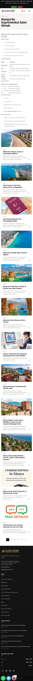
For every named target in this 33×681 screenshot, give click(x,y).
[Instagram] (6, 670)
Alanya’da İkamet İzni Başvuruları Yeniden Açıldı (14, 387)
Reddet (20, 7)
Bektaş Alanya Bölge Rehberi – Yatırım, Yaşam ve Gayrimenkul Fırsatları (14, 457)
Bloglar (2, 602)
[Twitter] (13, 670)
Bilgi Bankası (4, 582)
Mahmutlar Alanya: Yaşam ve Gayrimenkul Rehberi (13, 152)
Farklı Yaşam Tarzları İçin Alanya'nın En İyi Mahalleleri (12, 186)
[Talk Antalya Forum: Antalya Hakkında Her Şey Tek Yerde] (16, 511)
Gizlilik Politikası (5, 612)
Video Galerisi (4, 605)
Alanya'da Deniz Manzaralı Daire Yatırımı (14, 321)
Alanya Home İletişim (6, 608)
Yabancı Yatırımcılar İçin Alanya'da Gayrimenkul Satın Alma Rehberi (15, 355)
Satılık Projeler (4, 585)
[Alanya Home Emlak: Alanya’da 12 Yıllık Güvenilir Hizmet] (16, 478)
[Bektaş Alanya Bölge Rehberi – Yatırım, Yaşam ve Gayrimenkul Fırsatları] (16, 442)
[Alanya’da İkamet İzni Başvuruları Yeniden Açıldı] (16, 373)
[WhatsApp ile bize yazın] (3, 678)
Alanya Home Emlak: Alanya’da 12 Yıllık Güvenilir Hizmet (14, 492)
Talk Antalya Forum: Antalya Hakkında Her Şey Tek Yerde (13, 526)
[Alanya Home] (10, 551)
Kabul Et (13, 7)
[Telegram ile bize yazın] (8, 678)
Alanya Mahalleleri (5, 599)
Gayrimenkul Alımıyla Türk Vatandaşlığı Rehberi (12, 220)
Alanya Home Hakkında (6, 579)
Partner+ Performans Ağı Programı (9, 592)
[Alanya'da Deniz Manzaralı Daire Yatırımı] (16, 306)
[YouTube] (10, 670)
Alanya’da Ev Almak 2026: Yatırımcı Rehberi (15, 254)
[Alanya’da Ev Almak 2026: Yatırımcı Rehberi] (16, 239)
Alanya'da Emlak (5, 595)
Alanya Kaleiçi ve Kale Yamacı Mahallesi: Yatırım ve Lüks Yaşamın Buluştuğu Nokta (13, 422)
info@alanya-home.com (7, 569)
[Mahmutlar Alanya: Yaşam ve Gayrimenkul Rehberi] (16, 138)
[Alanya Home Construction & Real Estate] (8, 11)
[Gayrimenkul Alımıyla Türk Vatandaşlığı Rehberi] (16, 205)
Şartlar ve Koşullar (5, 615)
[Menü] (29, 11)
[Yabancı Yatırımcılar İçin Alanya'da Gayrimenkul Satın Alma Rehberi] (16, 340)
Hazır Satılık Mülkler (6, 589)
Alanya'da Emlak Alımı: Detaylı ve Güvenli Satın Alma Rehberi (14, 287)
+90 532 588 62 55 (5, 567)
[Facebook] (2, 670)
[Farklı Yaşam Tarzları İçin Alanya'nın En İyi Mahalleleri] (16, 172)
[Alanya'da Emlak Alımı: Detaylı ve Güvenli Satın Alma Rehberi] (16, 273)
